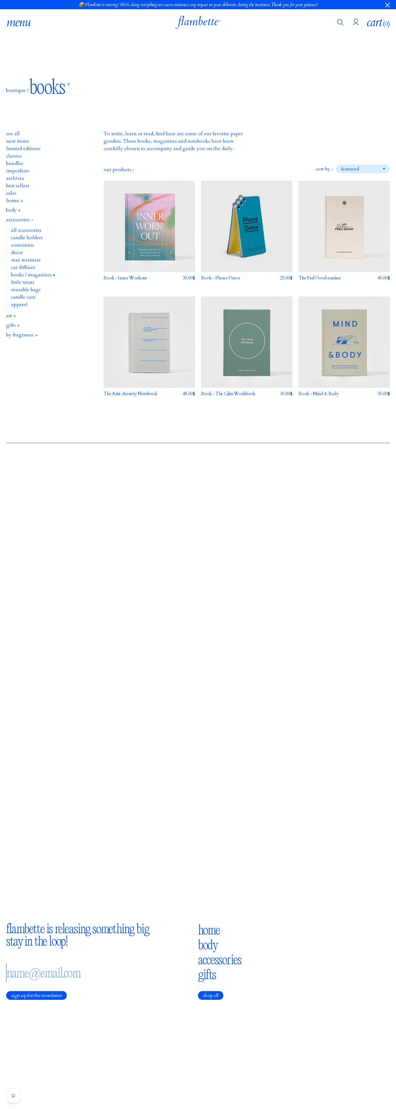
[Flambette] (198, 22)
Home (209, 929)
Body (207, 944)
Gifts (207, 974)
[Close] (387, 5)
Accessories (219, 959)
